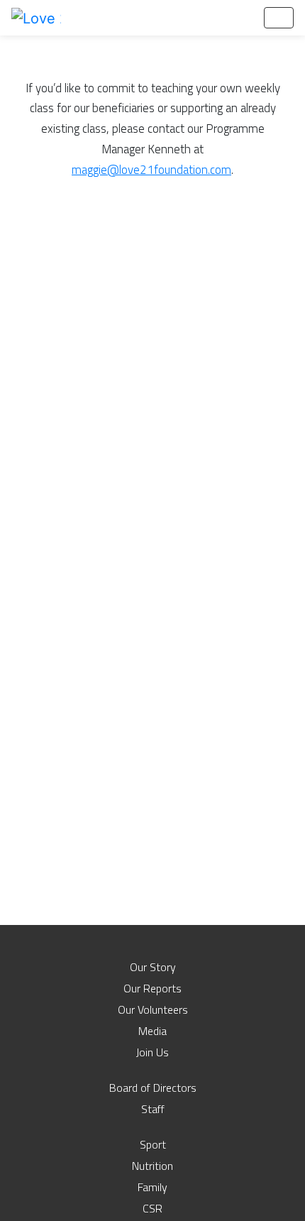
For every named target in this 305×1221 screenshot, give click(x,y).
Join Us (152, 1052)
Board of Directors (152, 1087)
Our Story (153, 966)
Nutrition (152, 1165)
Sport (153, 1144)
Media (152, 1030)
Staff (153, 1108)
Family (152, 1186)
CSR (152, 1208)
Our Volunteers (153, 1009)
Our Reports (152, 988)
